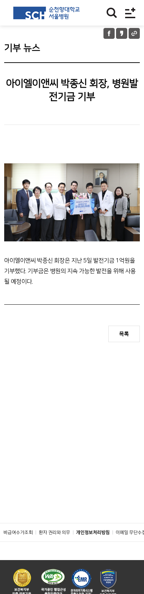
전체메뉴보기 (130, 12)
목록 (124, 334)
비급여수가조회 (18, 532)
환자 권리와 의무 (54, 532)
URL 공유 (134, 33)
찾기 (111, 12)
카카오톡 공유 (121, 33)
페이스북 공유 (109, 33)
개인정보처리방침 (93, 532)
